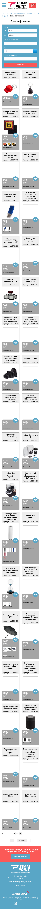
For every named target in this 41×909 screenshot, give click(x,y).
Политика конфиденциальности (20, 882)
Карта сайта (20, 885)
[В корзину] (15, 96)
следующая (22, 840)
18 (14, 834)
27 (17, 834)
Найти (20, 65)
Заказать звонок (20, 857)
